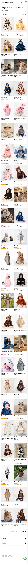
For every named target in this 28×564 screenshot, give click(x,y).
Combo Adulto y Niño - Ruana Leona (7, 225)
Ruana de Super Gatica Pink (19, 118)
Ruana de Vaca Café (18, 97)
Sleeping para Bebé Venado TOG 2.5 (20, 437)
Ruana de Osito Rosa (5, 118)
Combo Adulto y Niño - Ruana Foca (7, 352)
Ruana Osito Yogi (4, 267)
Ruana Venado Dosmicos (6, 181)
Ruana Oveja (3, 139)
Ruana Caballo (4, 330)
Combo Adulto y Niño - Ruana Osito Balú (20, 525)
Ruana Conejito (17, 245)
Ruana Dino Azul (4, 97)
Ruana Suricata (4, 503)
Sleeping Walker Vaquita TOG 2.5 (20, 460)
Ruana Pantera (4, 203)
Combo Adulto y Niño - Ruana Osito (7, 525)
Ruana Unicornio (4, 373)
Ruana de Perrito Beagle (5, 54)
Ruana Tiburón (17, 160)
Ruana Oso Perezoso (18, 503)
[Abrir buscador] (19, 2)
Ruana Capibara (17, 267)
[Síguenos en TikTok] (11, 556)
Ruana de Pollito (17, 33)
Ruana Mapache (4, 245)
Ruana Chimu (17, 288)
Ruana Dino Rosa (4, 160)
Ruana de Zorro (17, 309)
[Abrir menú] (3, 2)
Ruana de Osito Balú (18, 481)
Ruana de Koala (17, 415)
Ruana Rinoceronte (18, 139)
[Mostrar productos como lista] (25, 14)
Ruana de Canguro (4, 309)
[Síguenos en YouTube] (9, 556)
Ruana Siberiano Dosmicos (19, 373)
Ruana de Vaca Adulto (5, 481)
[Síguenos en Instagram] (6, 556)
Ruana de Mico (4, 459)
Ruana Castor (16, 394)
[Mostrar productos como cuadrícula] (22, 14)
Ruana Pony (3, 288)
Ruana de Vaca (4, 33)
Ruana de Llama (4, 394)
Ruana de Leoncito (17, 75)
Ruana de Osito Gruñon (5, 415)
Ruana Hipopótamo (18, 351)
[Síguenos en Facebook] (3, 556)
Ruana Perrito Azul (17, 54)
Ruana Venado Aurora (18, 203)
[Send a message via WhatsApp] (25, 558)
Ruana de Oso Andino (18, 181)
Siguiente (22, 531)
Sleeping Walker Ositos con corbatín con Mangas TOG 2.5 (7, 437)
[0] (25, 2)
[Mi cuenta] (21, 2)
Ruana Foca (16, 224)
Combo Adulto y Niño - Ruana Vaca (7, 76)
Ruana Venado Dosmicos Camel (20, 330)
